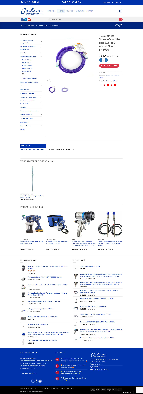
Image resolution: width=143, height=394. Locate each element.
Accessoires (109, 81)
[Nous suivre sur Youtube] (29, 19)
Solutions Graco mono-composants (28, 48)
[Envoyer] (121, 19)
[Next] (93, 58)
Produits (61, 11)
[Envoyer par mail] (108, 85)
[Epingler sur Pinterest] (111, 85)
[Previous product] (120, 25)
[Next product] (116, 25)
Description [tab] (25, 145)
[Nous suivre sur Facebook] (22, 19)
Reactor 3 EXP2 (27, 68)
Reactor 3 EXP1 (27, 65)
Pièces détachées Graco (44, 25)
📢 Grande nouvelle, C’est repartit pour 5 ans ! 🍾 (74, 379)
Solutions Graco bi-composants (26, 41)
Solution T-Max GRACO (28, 78)
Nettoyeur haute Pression (29, 82)
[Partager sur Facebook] (101, 85)
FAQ (36, 388)
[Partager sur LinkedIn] (115, 85)
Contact (89, 11)
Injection (23, 53)
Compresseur (24, 86)
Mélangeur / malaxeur (27, 93)
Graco (117, 81)
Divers (56, 25)
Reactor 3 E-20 (26, 60)
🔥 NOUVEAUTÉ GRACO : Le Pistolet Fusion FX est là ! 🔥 (73, 366)
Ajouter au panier (109, 65)
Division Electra (25, 126)
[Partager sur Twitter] (104, 85)
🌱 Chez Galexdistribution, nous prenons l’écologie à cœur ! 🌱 (71, 372)
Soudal (22, 130)
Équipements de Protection (29, 111)
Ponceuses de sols (26, 114)
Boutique (50, 11)
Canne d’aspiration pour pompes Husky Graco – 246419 (32, 197)
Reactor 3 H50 (26, 71)
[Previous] (50, 58)
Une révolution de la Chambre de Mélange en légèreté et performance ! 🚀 (74, 359)
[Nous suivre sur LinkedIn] (25, 19)
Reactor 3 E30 (26, 62)
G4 (114, 81)
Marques (70, 11)
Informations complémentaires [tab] (32, 149)
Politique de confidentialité (49, 388)
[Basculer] (41, 41)
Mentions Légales (67, 388)
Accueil (23, 25)
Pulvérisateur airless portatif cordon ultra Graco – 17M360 (57, 242)
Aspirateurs (24, 122)
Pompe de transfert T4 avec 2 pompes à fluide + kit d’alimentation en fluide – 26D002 (110, 243)
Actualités (80, 11)
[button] (112, 2)
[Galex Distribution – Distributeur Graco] (32, 11)
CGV (75, 388)
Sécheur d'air (24, 89)
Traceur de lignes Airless (28, 97)
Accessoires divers (26, 118)
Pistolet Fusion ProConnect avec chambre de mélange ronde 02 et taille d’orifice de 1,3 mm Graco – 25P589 (83, 243)
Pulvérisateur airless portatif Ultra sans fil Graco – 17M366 (32, 242)
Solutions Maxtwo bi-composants (27, 102)
